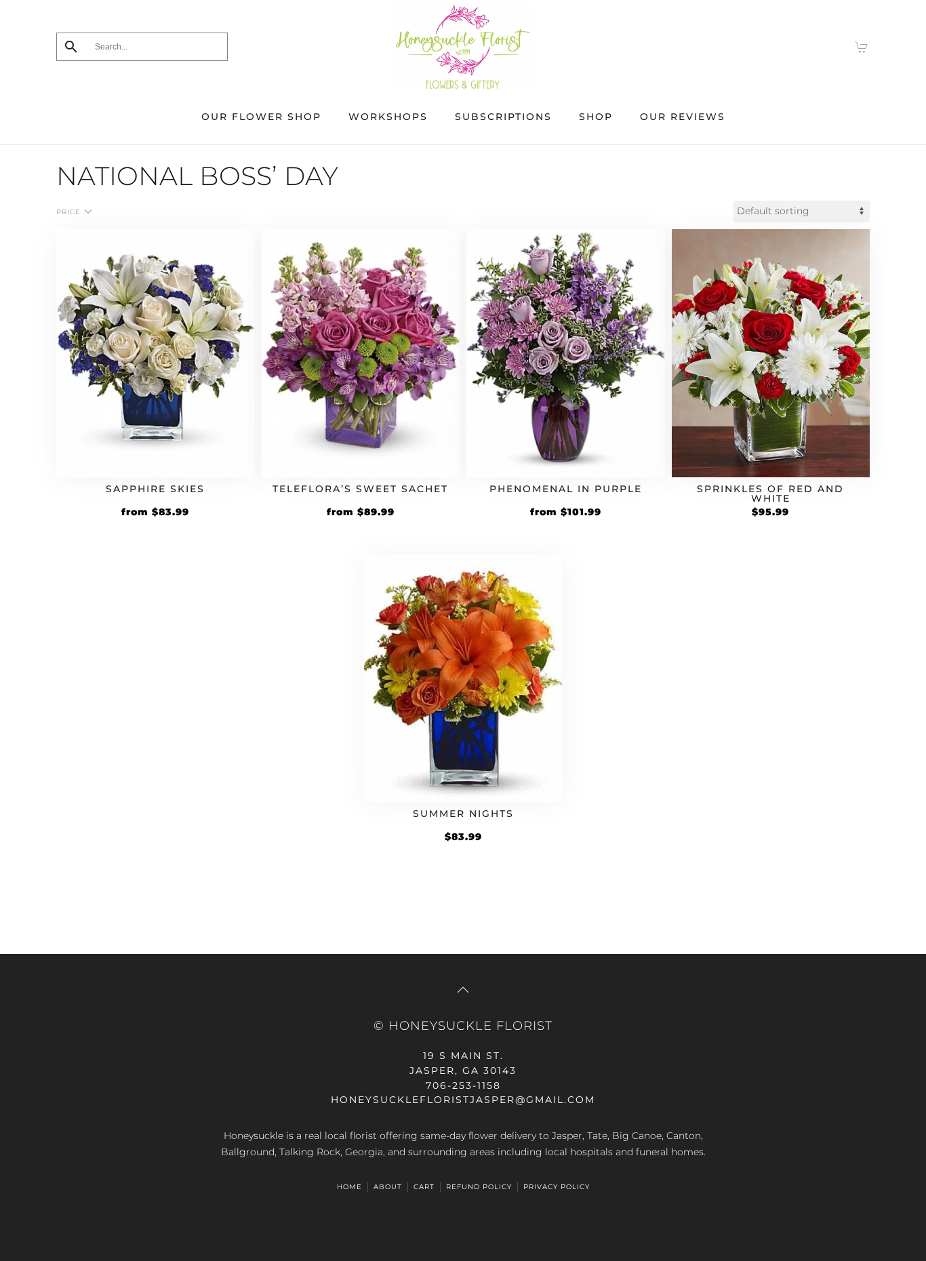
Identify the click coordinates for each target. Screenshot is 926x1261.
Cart (424, 1186)
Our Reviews (682, 117)
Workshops (388, 117)
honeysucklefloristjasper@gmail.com (463, 1100)
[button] (463, 990)
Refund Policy (479, 1186)
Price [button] (68, 211)
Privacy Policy (556, 1186)
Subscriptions (503, 117)
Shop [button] (596, 117)
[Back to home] (463, 46)
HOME (349, 1186)
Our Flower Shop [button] (261, 117)
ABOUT (388, 1186)
